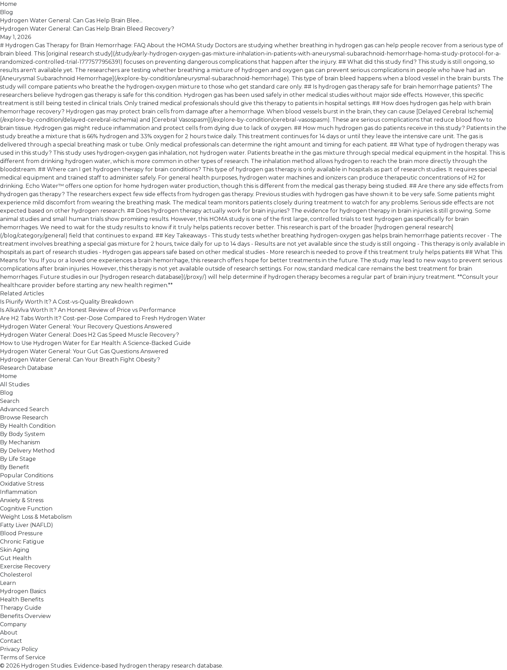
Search (9, 401)
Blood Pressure (21, 533)
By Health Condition (28, 426)
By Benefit (14, 467)
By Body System (22, 434)
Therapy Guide (20, 608)
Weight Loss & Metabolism (36, 517)
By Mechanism (20, 442)
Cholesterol (16, 574)
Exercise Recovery (25, 566)
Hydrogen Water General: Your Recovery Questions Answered (86, 326)
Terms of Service (23, 657)
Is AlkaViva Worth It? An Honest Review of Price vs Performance (88, 310)
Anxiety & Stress (21, 500)
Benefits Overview (25, 616)
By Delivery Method (27, 450)
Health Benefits (21, 599)
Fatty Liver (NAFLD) (26, 525)
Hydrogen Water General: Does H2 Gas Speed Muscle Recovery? (89, 335)
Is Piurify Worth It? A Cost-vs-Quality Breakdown (66, 301)
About (9, 632)
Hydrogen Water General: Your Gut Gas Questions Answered (84, 351)
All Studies (14, 384)
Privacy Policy (19, 649)
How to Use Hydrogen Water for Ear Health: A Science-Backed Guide (95, 343)
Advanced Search (24, 409)
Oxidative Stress (22, 483)
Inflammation (18, 492)
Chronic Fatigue (22, 541)
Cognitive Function (26, 508)
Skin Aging (14, 550)
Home (8, 4)
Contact (11, 641)
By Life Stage (18, 459)
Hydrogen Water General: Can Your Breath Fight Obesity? (80, 359)
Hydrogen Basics (23, 591)
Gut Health (15, 558)
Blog (6, 12)
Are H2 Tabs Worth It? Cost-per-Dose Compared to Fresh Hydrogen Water (103, 318)
